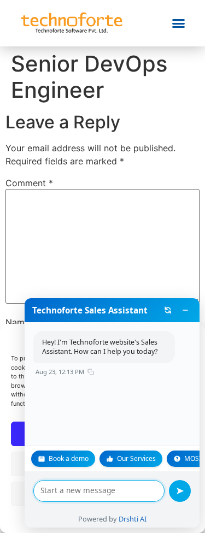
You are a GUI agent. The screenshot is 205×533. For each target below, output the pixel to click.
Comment (29, 183)
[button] (178, 23)
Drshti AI (133, 519)
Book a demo (69, 458)
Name (21, 322)
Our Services (136, 458)
